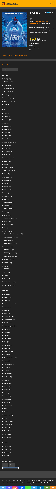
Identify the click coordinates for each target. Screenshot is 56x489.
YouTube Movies (10, 285)
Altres (6, 123)
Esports (7, 370)
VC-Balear (9, 91)
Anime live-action (10, 304)
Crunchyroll (8, 151)
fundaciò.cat (15, 482)
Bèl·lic (7, 310)
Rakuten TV (8, 247)
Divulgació (8, 351)
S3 (7, 269)
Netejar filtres (6, 65)
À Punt (7, 117)
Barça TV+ (8, 139)
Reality (6, 412)
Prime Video (8, 231)
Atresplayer (8, 132)
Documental (9, 354)
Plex (6, 228)
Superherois (8, 421)
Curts (6, 342)
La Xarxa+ (8, 196)
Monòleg (7, 393)
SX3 (6, 266)
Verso (6, 275)
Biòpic (7, 313)
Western (7, 437)
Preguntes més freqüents (23, 480)
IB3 (6, 183)
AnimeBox (8, 126)
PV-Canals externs (11, 237)
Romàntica (8, 415)
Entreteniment (9, 364)
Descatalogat (9, 158)
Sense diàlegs (9, 98)
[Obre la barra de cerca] (50, 3)
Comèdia (32, 23)
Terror (7, 431)
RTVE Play (8, 263)
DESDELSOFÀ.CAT (10, 480)
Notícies (7, 402)
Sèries (7, 418)
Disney (7, 348)
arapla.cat (28, 482)
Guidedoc (7, 180)
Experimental (8, 373)
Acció (7, 294)
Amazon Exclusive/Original (14, 234)
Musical (7, 399)
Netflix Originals (11, 218)
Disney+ (7, 161)
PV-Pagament (10, 240)
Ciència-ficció (9, 316)
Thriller (7, 434)
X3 (7, 272)
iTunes (7, 186)
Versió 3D (7, 104)
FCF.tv (6, 164)
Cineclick (7, 145)
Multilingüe (8, 95)
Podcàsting (8, 405)
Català (7, 85)
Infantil (37, 23)
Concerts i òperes (10, 326)
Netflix (7, 215)
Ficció (6, 380)
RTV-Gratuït (9, 250)
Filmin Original (10, 170)
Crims (7, 332)
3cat (6, 113)
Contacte (45, 480)
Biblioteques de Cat (10, 142)
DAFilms (7, 155)
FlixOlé (7, 174)
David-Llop (29, 483)
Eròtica (7, 367)
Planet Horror (8, 221)
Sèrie (7, 449)
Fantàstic (8, 377)
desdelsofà (8, 345)
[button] (46, 12)
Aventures (45, 21)
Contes (7, 329)
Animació (38, 21)
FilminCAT (8, 167)
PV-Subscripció (11, 243)
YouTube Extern (10, 282)
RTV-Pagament (11, 253)
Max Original (9, 202)
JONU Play (8, 190)
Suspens (8, 424)
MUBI (6, 212)
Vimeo (7, 279)
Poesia (7, 408)
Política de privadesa (36, 480)
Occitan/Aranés (9, 101)
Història (7, 383)
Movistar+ (8, 205)
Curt (6, 456)
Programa (8, 453)
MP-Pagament (10, 208)
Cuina (6, 335)
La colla (7, 193)
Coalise (7, 148)
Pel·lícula (8, 446)
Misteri (7, 389)
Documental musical (10, 358)
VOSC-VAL (9, 82)
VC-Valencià (10, 88)
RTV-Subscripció (11, 256)
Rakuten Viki (9, 259)
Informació (51, 480)
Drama (8, 361)
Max (6, 199)
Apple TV (8, 129)
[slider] (3, 468)
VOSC (7, 79)
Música (7, 396)
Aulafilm (7, 136)
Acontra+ (8, 120)
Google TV (8, 177)
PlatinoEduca (8, 225)
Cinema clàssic (9, 319)
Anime (7, 300)
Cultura (7, 339)
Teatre (7, 427)
